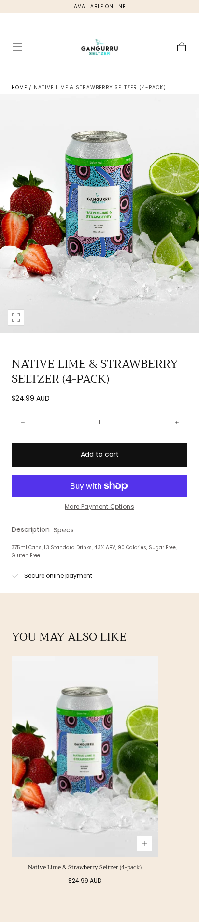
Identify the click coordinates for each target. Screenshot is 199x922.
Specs (64, 531)
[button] (17, 47)
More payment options (99, 506)
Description (31, 530)
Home (19, 87)
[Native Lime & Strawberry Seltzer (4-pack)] (85, 756)
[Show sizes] (144, 843)
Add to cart (100, 454)
